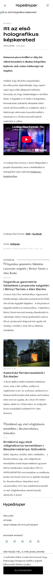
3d (41, 249)
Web (28, 234)
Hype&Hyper (8, 46)
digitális (23, 249)
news (30, 249)
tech (36, 249)
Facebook (37, 234)
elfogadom (23, 570)
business (7, 23)
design (15, 249)
